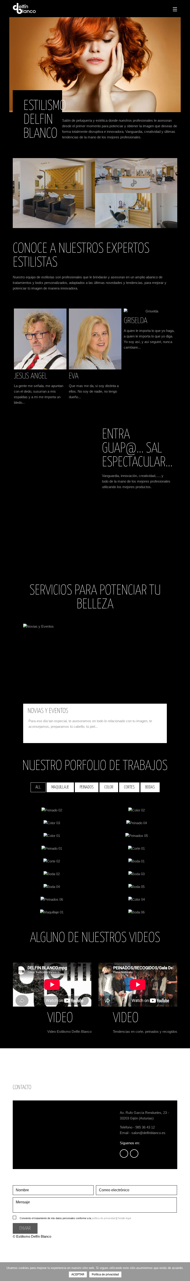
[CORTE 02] (52, 861)
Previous (160, 302)
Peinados (87, 787)
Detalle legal (124, 1218)
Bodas (150, 787)
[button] (33, 694)
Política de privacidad (105, 1274)
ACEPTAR (77, 1274)
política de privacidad (103, 1218)
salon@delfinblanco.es (148, 1133)
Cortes (129, 787)
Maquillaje (60, 787)
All (38, 787)
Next (171, 302)
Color (108, 787)
